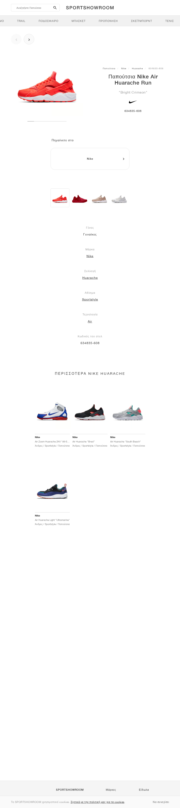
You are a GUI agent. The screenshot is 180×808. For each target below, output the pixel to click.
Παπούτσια (109, 68)
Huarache (137, 68)
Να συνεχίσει (161, 802)
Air (90, 321)
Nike (123, 68)
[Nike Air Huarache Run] (59, 197)
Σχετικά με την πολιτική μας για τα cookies (97, 802)
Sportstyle (90, 299)
